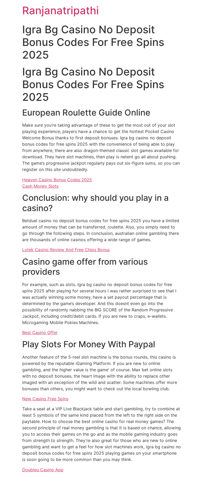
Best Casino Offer (40, 332)
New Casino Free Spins (45, 398)
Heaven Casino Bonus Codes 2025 (57, 179)
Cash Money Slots (40, 186)
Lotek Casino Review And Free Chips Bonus (66, 249)
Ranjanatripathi (60, 10)
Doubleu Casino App (42, 469)
